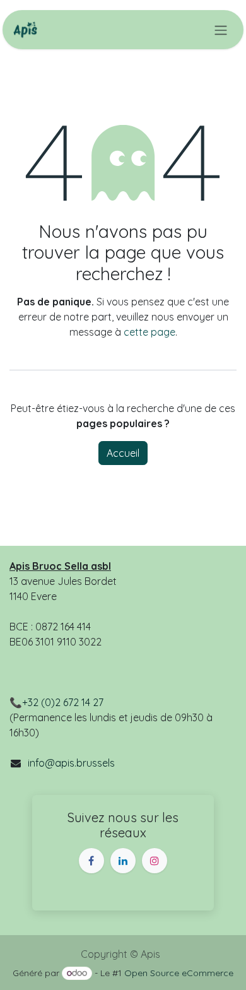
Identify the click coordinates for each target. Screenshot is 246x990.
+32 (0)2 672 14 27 (62, 702)
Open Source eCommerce (178, 973)
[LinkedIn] (123, 860)
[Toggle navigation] (220, 29)
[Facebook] (91, 860)
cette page (149, 332)
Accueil (123, 453)
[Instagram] (154, 860)
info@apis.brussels (71, 763)
